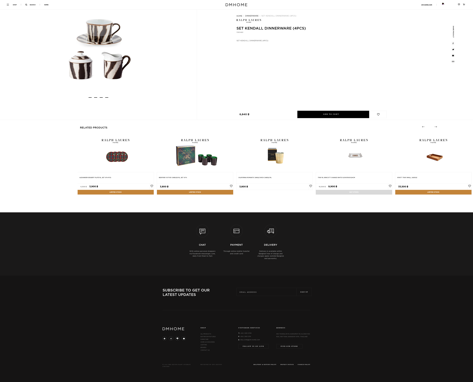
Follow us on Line (253, 346)
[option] (98, 49)
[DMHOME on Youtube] (184, 338)
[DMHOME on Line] (177, 338)
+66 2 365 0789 (246, 333)
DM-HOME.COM (426, 5)
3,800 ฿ (164, 186)
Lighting (204, 344)
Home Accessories (208, 342)
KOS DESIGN (217, 365)
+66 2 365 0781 (245, 336)
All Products (206, 334)
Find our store (289, 346)
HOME (46, 5)
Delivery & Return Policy (265, 365)
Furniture (204, 339)
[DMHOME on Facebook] (164, 338)
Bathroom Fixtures (208, 336)
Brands (203, 347)
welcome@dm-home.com (250, 340)
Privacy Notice (287, 365)
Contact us (205, 350)
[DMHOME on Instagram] (171, 338)
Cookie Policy (304, 365)
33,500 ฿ (403, 186)
